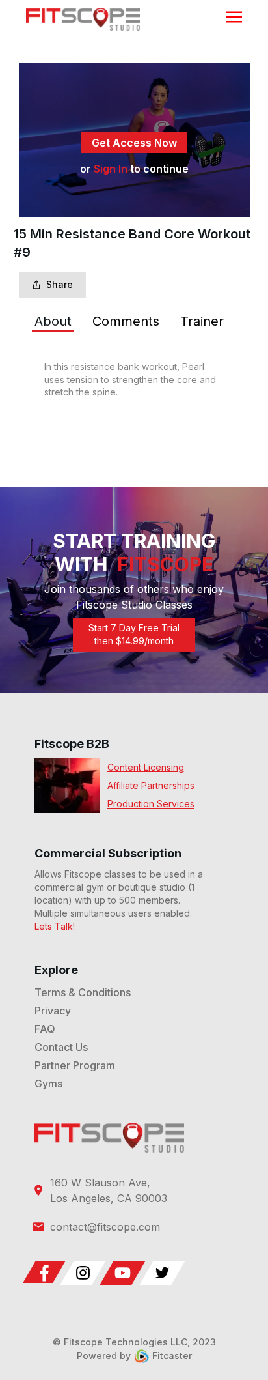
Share (59, 284)
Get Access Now (134, 142)
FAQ (44, 1028)
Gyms (48, 1083)
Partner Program (74, 1065)
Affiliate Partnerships (150, 785)
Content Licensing (145, 767)
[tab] (53, 321)
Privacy (52, 1010)
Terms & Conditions (82, 992)
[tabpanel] (134, 379)
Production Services (150, 803)
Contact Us (61, 1047)
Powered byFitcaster (134, 1355)
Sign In (110, 168)
